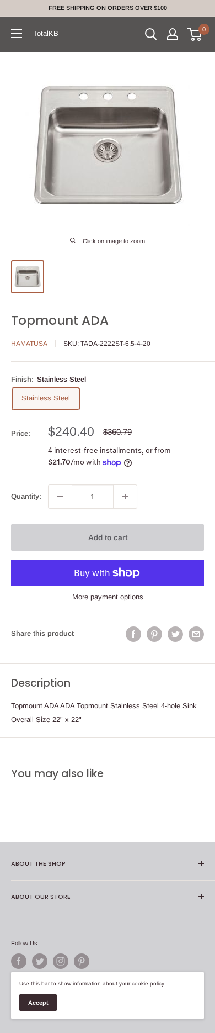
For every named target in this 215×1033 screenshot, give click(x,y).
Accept (38, 1002)
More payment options (107, 597)
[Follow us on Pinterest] (81, 961)
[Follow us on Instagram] (60, 961)
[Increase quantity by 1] (125, 496)
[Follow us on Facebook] (18, 961)
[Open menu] (16, 33)
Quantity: (26, 496)
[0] (195, 34)
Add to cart (107, 537)
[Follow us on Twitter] (39, 961)
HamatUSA (29, 343)
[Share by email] (196, 634)
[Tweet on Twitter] (175, 634)
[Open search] (151, 34)
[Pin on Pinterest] (154, 634)
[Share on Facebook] (133, 634)
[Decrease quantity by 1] (60, 496)
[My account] (172, 34)
